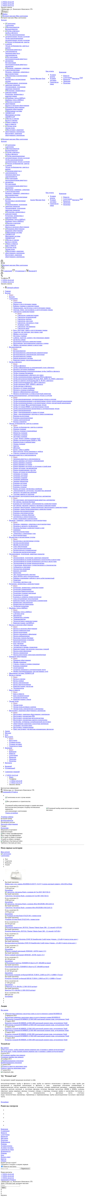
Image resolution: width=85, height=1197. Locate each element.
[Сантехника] (17, 23)
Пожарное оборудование (22, 660)
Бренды (3, 1159)
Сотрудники (5, 1134)
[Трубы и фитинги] (17, 31)
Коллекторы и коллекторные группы (26, 541)
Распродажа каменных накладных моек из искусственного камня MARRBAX (32, 1017)
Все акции (4, 1010)
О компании (5, 1131)
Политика (4, 1140)
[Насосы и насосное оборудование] (17, 103)
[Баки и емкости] (17, 122)
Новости (4, 1133)
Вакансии (4, 1136)
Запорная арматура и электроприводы (26, 459)
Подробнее (9, 890)
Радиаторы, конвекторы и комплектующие (28, 587)
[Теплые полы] (17, 126)
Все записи (5, 1048)
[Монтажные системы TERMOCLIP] (17, 112)
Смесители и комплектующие (28, 315)
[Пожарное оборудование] (17, 107)
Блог (2, 1155)
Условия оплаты (6, 1146)
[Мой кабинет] (2, 261)
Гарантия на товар (7, 1149)
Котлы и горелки (19, 679)
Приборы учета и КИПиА (22, 612)
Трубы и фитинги (19, 366)
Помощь (4, 1144)
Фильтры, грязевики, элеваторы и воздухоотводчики (32, 524)
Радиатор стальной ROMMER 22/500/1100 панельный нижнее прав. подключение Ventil (36, 1028)
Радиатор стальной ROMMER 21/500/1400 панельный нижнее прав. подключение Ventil (36, 1040)
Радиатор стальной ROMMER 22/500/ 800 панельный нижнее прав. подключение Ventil (36, 1034)
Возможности (6, 1151)
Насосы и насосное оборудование (25, 628)
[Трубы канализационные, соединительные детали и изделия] (17, 35)
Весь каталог (5, 852)
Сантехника (17, 302)
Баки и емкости (18, 694)
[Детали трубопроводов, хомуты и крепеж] (17, 43)
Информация (5, 1142)
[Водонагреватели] (17, 27)
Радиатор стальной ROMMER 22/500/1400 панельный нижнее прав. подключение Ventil (36, 1023)
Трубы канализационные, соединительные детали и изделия (34, 399)
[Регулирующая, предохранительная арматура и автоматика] (17, 59)
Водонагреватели (19, 351)
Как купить (13, 740)
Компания (12, 751)
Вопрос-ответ (5, 1157)
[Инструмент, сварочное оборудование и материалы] (17, 131)
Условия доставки (7, 1148)
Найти (3, 1187)
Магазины (4, 1138)
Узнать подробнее (11, 813)
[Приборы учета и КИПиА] (17, 98)
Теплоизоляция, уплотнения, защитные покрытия (31, 558)
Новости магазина (9, 1166)
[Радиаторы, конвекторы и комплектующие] (17, 91)
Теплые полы (18, 705)
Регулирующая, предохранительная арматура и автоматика (34, 500)
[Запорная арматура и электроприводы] (17, 50)
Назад (11, 295)
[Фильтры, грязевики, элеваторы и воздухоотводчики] (17, 69)
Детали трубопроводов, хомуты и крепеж (28, 427)
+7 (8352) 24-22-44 (7, 2)
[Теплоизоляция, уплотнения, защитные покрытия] (17, 84)
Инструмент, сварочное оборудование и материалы (31, 714)
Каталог (12, 297)
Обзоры (3, 1161)
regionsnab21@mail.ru (10, 792)
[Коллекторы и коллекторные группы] (17, 77)
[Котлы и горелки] (17, 119)
